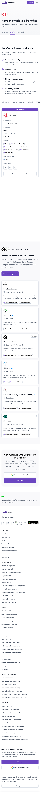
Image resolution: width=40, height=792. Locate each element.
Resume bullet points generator (12, 723)
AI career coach (7, 631)
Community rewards (8, 602)
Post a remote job (7, 639)
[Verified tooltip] (12, 315)
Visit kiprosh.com (18, 174)
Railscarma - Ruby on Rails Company (18, 395)
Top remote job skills (8, 684)
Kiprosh (30, 102)
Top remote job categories (10, 681)
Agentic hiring (6, 659)
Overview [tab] (5, 32)
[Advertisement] (20, 41)
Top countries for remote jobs (11, 688)
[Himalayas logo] (8, 2)
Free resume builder (8, 716)
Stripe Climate (10, 502)
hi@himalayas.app (8, 517)
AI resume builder (7, 617)
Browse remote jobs (8, 569)
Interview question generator (11, 649)
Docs (3, 540)
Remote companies (19, 102)
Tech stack (18, 292)
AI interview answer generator (12, 729)
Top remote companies (20, 249)
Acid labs (7, 315)
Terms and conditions (9, 550)
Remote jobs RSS (7, 596)
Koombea (7, 421)
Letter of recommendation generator (14, 739)
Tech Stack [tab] (20, 32)
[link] (5, 102)
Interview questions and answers (13, 592)
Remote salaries (7, 678)
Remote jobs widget (8, 599)
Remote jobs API (7, 706)
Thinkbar (7, 368)
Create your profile (8, 566)
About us (4, 534)
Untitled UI (28, 779)
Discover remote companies (11, 572)
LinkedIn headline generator (11, 733)
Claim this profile (20, 109)
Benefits (7, 292)
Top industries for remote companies (14, 698)
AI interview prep (7, 627)
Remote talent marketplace (11, 652)
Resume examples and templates (13, 586)
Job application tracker (9, 614)
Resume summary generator (11, 719)
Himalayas (5, 102)
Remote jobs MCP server (10, 709)
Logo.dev (13, 781)
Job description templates (10, 646)
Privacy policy (6, 554)
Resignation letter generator (11, 736)
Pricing (3, 666)
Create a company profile (10, 662)
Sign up (20, 480)
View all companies (10, 274)
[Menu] (37, 2)
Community (5, 537)
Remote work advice (8, 579)
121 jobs (34, 336)
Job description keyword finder (12, 713)
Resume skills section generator (12, 726)
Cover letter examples (9, 589)
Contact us (5, 557)
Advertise (4, 669)
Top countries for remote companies (14, 694)
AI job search (6, 576)
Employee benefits (8, 547)
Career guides (6, 582)
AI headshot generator (9, 624)
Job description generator (10, 643)
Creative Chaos (9, 342)
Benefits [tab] (12, 32)
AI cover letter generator (10, 621)
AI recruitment (6, 656)
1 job (34, 415)
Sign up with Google (21, 475)
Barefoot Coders (10, 289)
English (20, 786)
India (7, 159)
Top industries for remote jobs (12, 691)
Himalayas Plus (6, 611)
